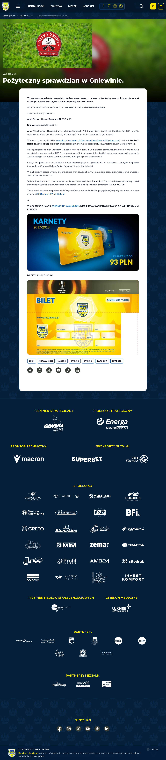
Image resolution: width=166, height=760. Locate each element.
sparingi (88, 361)
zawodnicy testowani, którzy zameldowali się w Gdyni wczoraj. (88, 140)
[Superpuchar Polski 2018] (121, 6)
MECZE (72, 6)
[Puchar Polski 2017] (109, 6)
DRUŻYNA (56, 6)
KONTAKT (88, 6)
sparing (75, 361)
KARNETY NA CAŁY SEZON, (65, 206)
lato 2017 (102, 361)
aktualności (46, 361)
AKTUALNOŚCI (36, 6)
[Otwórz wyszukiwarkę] (141, 6)
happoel (116, 361)
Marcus (62, 361)
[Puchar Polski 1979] (103, 6)
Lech (31, 361)
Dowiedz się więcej (28, 753)
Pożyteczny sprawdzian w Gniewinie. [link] (53, 16)
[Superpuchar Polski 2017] (115, 6)
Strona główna (8, 16)
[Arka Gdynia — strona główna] (5, 6)
